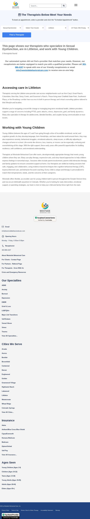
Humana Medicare (8, 438)
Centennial (5, 366)
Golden (4, 378)
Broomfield (6, 362)
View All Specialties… (10, 336)
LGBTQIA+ (5, 310)
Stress (4, 327)
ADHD (4, 285)
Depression (6, 298)
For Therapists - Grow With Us (13, 268)
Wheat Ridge (6, 404)
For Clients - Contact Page (11, 259)
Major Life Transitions (10, 315)
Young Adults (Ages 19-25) (11, 480)
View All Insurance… (9, 455)
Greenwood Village (9, 383)
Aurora (4, 353)
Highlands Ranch (8, 387)
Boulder (5, 357)
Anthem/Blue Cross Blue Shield (13, 429)
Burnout (5, 294)
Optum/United (7, 446)
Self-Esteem (6, 319)
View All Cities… (8, 412)
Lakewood (5, 391)
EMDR (4, 302)
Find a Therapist (16, 35)
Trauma (4, 332)
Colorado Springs (8, 408)
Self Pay (5, 450)
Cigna (4, 434)
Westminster (6, 399)
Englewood (6, 374)
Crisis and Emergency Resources (14, 272)
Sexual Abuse (7, 323)
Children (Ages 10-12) (9, 472)
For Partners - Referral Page (12, 264)
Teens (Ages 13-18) (8, 476)
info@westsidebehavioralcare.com (32, 70)
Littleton (5, 395)
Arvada (4, 349)
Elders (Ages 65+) (8, 488)
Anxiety (4, 289)
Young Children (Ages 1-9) (11, 467)
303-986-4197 (6, 250)
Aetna (4, 425)
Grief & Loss (6, 306)
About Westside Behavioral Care (13, 255)
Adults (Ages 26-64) (9, 484)
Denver (4, 370)
